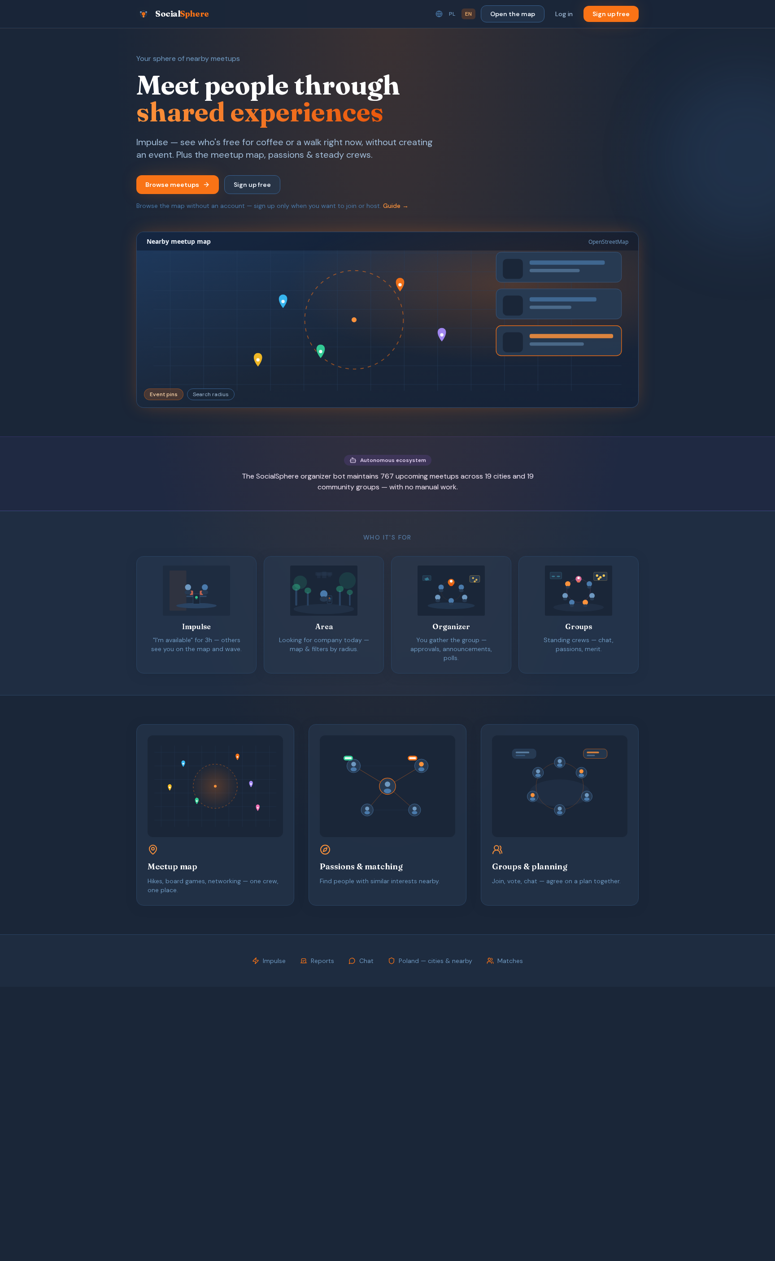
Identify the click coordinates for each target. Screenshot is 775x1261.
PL (452, 13)
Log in (564, 14)
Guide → (396, 206)
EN (468, 13)
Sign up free (611, 14)
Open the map (512, 14)
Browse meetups (172, 185)
